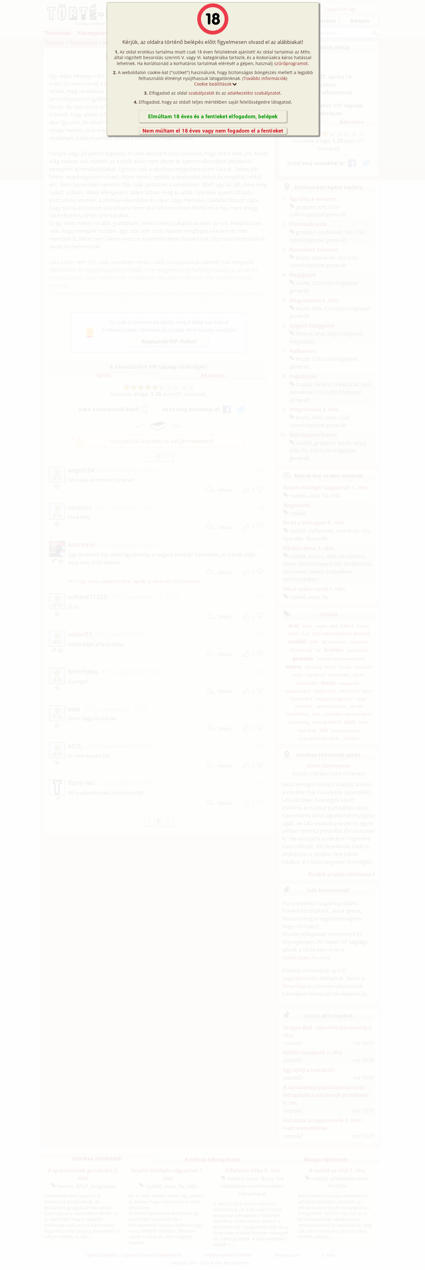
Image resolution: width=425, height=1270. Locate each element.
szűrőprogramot (291, 63)
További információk (265, 78)
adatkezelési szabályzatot (253, 93)
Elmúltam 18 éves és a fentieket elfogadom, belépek (213, 116)
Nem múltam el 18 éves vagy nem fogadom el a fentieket (212, 131)
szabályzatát (201, 93)
